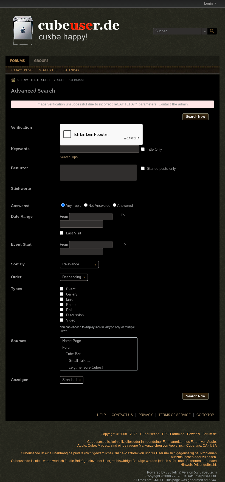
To (124, 244)
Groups (41, 61)
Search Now (195, 117)
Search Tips (69, 157)
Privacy (146, 415)
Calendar (71, 70)
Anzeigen (20, 379)
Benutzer (19, 168)
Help (101, 415)
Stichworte (21, 188)
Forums (17, 61)
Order (16, 277)
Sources (18, 340)
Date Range (22, 216)
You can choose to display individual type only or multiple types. (97, 328)
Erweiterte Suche (36, 80)
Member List (48, 70)
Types (16, 288)
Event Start (21, 244)
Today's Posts (22, 70)
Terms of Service (175, 415)
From (64, 216)
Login (208, 3)
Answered (20, 205)
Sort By (18, 264)
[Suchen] (212, 31)
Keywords (20, 149)
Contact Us (122, 415)
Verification (21, 127)
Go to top (205, 415)
